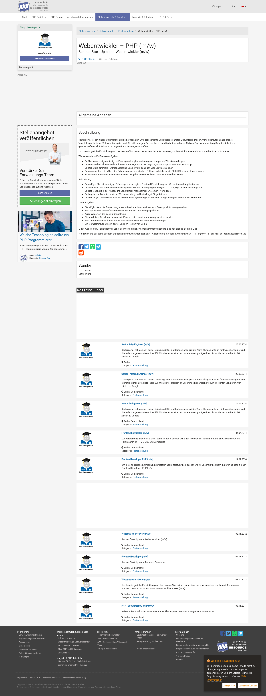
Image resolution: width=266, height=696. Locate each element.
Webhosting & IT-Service (68, 645)
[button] (233, 6)
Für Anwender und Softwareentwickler (193, 645)
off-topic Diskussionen (107, 649)
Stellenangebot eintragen (45, 201)
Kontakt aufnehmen (45, 58)
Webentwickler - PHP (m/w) (135, 579)
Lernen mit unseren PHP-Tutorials (72, 665)
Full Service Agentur (66, 638)
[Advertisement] (163, 86)
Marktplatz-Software (27, 649)
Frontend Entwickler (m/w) (135, 433)
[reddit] (81, 254)
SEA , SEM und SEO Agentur (70, 649)
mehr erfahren (45, 193)
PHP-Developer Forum (107, 638)
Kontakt (31, 678)
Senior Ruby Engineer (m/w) (135, 344)
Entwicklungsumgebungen (30, 635)
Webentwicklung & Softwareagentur (73, 642)
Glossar (179, 659)
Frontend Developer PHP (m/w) (137, 459)
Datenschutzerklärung (71, 678)
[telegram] (98, 247)
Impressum (22, 678)
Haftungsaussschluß (51, 678)
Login (217, 6)
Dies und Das (44, 258)
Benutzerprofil (26, 67)
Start (24, 17)
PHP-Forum (56, 17)
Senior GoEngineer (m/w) (134, 403)
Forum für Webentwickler (108, 635)
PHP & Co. (165, 17)
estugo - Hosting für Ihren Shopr (151, 641)
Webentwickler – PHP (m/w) (136, 533)
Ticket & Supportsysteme (30, 653)
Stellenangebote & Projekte (112, 17)
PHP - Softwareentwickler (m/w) (137, 605)
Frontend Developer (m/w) (134, 556)
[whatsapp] (93, 248)
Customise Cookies (248, 685)
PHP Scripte (38, 17)
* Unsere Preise (183, 656)
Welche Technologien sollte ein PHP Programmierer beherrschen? (44, 240)
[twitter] (87, 248)
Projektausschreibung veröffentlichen (192, 649)
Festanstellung (140, 365)
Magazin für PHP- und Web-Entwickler (74, 661)
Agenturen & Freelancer (79, 17)
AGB (38, 678)
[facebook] (81, 248)
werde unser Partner (145, 649)
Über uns (180, 635)
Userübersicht (64, 653)
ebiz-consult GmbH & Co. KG (50, 684)
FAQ (84, 678)
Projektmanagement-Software (32, 638)
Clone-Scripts (24, 646)
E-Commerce (24, 642)
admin (38, 255)
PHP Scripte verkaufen (186, 652)
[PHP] (33, 6)
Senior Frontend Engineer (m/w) (137, 374)
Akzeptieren (229, 685)
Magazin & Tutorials (142, 17)
